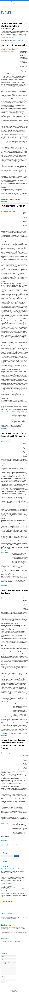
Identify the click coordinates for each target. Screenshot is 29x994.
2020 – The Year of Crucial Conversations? (14, 45)
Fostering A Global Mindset (6, 883)
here (2, 37)
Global (7, 49)
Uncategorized (16, 48)
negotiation (15, 49)
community (3, 49)
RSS (2, 904)
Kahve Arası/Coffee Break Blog (17, 40)
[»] (16, 844)
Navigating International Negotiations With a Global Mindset (12, 868)
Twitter (5, 904)
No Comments (4, 201)
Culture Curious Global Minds (6, 48)
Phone (2, 976)
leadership (11, 49)
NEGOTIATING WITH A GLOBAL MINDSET (13, 206)
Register (11, 543)
